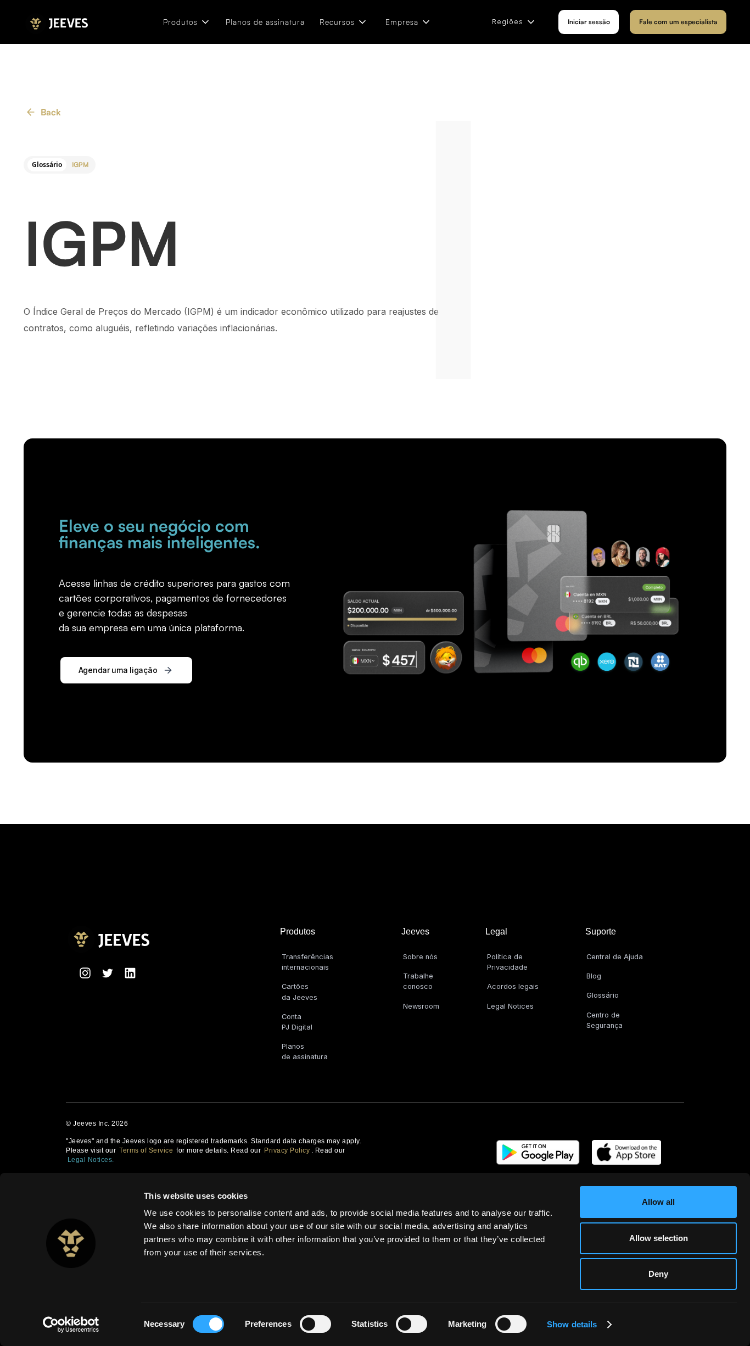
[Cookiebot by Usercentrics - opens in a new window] (71, 1324)
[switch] (315, 1324)
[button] (187, 22)
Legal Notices (510, 1006)
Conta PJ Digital (297, 1022)
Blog (593, 976)
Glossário (602, 995)
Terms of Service (146, 1150)
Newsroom (421, 1006)
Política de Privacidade (507, 962)
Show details (572, 1324)
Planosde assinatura (305, 1051)
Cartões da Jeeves (299, 991)
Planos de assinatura (265, 21)
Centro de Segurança (604, 1020)
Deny (658, 1273)
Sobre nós (420, 957)
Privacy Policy (287, 1150)
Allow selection (658, 1238)
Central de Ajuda (614, 957)
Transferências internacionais (307, 962)
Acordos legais (513, 986)
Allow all (658, 1201)
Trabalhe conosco (418, 981)
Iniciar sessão (589, 22)
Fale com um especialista (678, 22)
